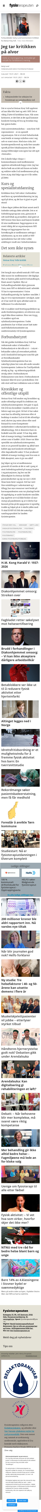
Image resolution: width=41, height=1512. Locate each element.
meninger (23, 525)
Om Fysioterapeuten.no (20, 1330)
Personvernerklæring (16, 1317)
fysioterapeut (8, 535)
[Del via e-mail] (23, 81)
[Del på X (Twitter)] (20, 81)
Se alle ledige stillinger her (20, 895)
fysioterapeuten (24, 532)
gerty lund (34, 525)
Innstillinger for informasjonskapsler (28, 1510)
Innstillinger (11, 1505)
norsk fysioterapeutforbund (14, 539)
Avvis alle (11, 1500)
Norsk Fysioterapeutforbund (22, 1324)
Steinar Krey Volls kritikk (14, 260)
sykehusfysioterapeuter (12, 528)
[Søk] (37, 5)
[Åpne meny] (3, 6)
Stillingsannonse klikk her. (22, 1328)
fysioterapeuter (8, 532)
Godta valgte (22, 1500)
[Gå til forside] (21, 5)
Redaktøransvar (31, 1356)
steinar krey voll (9, 525)
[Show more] (20, 103)
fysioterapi (29, 528)
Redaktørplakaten (12, 1428)
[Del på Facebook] (16, 81)
